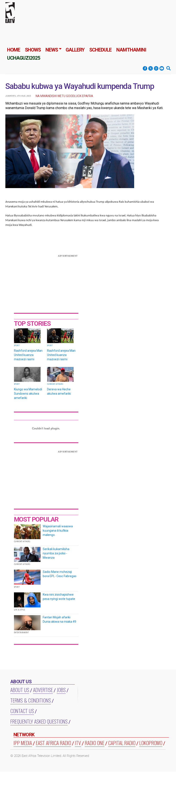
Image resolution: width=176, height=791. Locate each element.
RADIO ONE (94, 743)
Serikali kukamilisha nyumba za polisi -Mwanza (56, 553)
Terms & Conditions (30, 700)
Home (13, 50)
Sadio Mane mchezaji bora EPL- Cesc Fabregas (59, 574)
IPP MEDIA (23, 743)
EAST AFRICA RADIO (53, 743)
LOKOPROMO (150, 743)
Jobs (61, 690)
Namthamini (131, 50)
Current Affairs (55, 384)
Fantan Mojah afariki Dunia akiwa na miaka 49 (59, 619)
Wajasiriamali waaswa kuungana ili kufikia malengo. (58, 531)
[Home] (10, 13)
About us (19, 690)
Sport (17, 345)
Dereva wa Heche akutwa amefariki (59, 391)
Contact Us (22, 711)
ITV (78, 743)
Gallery (75, 50)
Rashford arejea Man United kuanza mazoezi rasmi (28, 355)
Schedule (100, 50)
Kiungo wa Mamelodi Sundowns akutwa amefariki (28, 394)
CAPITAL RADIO (121, 743)
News (52, 50)
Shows (33, 50)
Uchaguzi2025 (23, 58)
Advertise (43, 690)
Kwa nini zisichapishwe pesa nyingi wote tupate (59, 597)
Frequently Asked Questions (39, 721)
